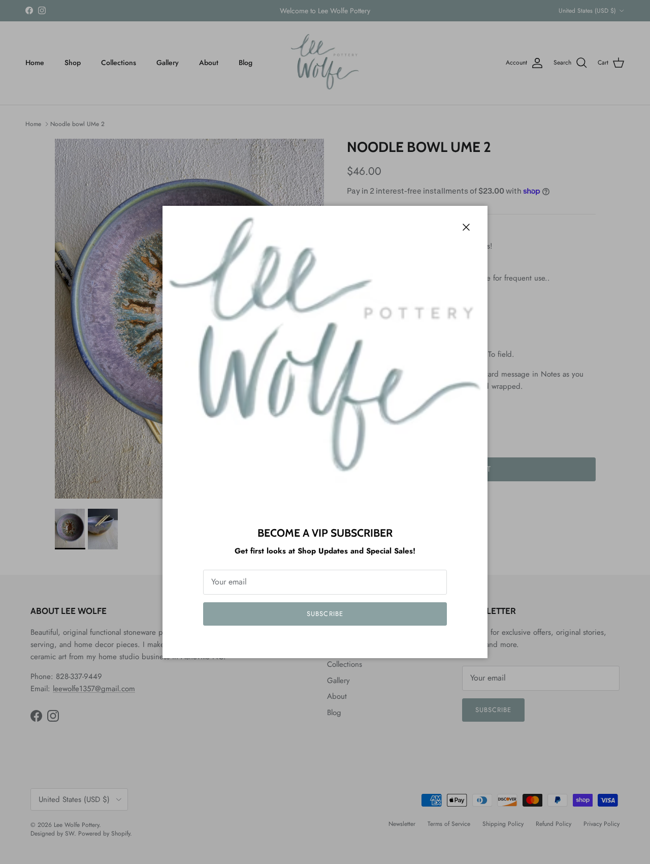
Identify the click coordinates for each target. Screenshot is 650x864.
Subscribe (325, 614)
